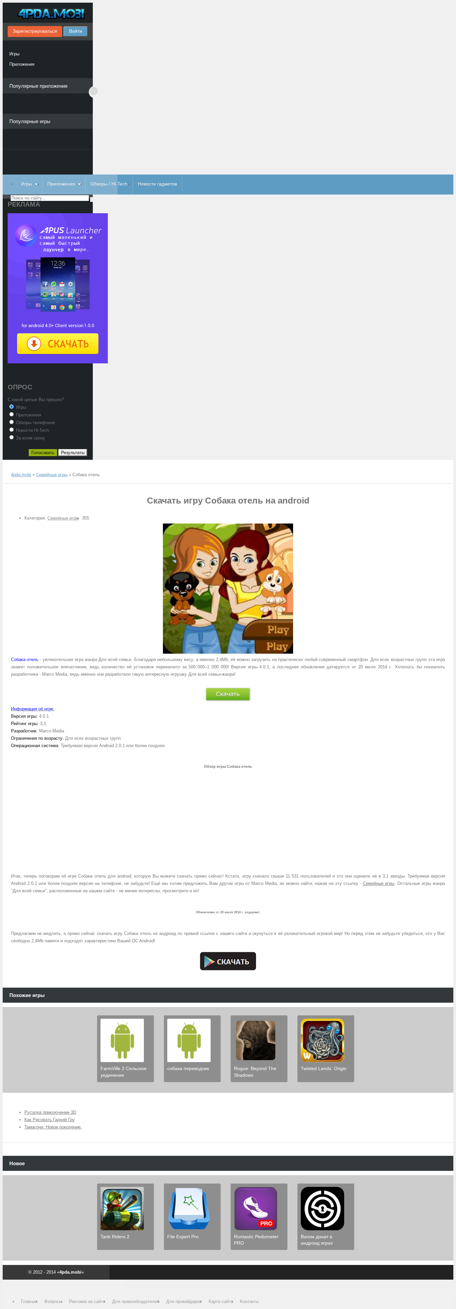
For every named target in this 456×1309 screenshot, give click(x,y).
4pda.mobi (48, 14)
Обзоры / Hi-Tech (109, 184)
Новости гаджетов (157, 184)
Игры (14, 53)
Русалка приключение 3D (50, 1112)
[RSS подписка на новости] (13, 468)
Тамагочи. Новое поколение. (53, 1126)
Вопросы (53, 1301)
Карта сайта (221, 1301)
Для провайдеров (184, 1301)
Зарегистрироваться (35, 31)
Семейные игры (63, 518)
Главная (29, 1301)
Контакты (249, 1301)
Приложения (21, 64)
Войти (75, 31)
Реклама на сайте (87, 1301)
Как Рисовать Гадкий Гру (49, 1119)
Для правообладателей (135, 1301)
